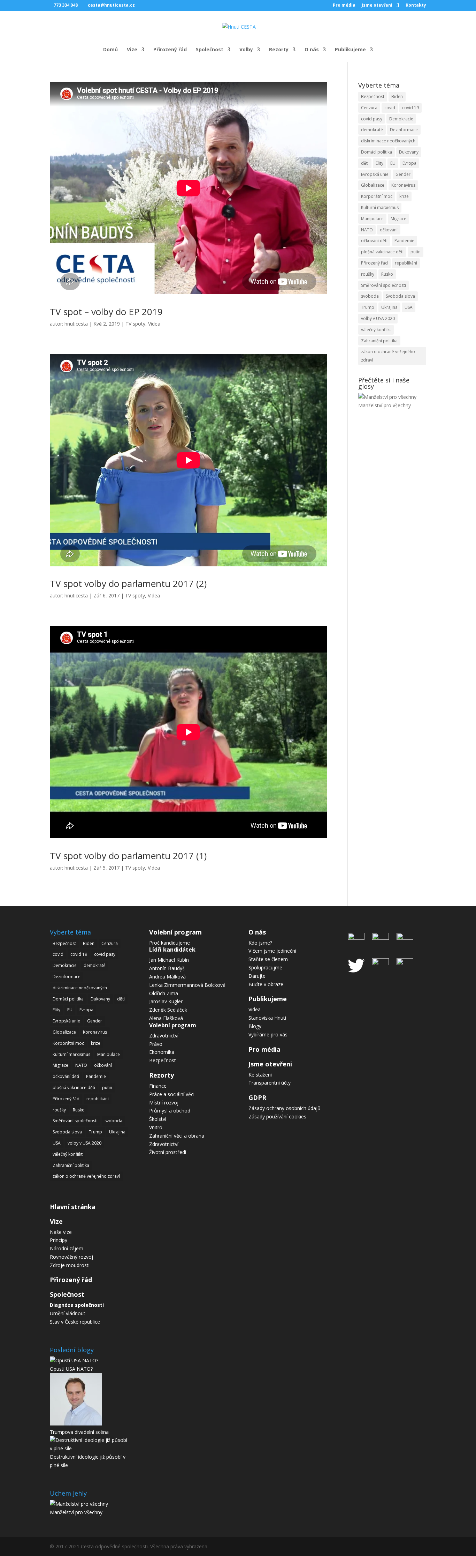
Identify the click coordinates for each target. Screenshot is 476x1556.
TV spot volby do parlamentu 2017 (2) (128, 583)
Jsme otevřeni (377, 5)
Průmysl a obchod (169, 1110)
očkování (389, 230)
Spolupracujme (265, 967)
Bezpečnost (372, 96)
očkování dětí (374, 241)
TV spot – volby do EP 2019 (106, 311)
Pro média (344, 5)
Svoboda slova (400, 296)
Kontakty (416, 5)
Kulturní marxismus (380, 207)
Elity (379, 163)
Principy (58, 1240)
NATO (367, 230)
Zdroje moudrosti (70, 1265)
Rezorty (279, 50)
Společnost (209, 50)
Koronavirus (403, 185)
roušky (367, 274)
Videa (154, 323)
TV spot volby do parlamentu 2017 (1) (128, 855)
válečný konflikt (376, 330)
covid (389, 108)
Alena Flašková (166, 1018)
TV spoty (135, 323)
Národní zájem (66, 1248)
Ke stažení (260, 1074)
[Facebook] (358, 938)
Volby (246, 50)
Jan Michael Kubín (169, 959)
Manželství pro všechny (384, 405)
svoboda (370, 296)
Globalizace (372, 185)
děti (365, 163)
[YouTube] (380, 963)
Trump (367, 307)
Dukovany (409, 152)
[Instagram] (380, 938)
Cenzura (369, 108)
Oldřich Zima (163, 993)
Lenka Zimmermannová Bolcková (187, 985)
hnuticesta (76, 323)
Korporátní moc (376, 196)
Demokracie (401, 119)
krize (404, 196)
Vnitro (155, 1127)
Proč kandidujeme (169, 942)
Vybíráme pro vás (267, 1034)
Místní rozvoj (163, 1102)
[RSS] (403, 963)
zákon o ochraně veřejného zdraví (388, 356)
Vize (132, 50)
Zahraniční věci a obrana (176, 1135)
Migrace (398, 219)
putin (415, 252)
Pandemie (404, 241)
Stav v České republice (75, 1321)
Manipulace (372, 219)
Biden (397, 96)
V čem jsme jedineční (272, 950)
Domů (110, 50)
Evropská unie (375, 174)
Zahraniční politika (379, 341)
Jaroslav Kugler (166, 1001)
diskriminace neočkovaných (388, 141)
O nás (312, 50)
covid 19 (410, 108)
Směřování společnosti (383, 285)
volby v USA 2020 (378, 318)
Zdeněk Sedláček (168, 1009)
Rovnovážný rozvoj (71, 1256)
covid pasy (371, 119)
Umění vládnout (67, 1313)
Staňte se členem (268, 959)
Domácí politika (376, 152)
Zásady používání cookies (277, 1116)
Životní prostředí (167, 1152)
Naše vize (61, 1232)
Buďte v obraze (265, 984)
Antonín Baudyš (167, 968)
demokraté (372, 130)
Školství (157, 1119)
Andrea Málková (167, 976)
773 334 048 (66, 5)
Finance (158, 1085)
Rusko (387, 274)
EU (393, 163)
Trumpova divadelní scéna (79, 1432)
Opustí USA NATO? (71, 1368)
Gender (403, 174)
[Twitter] (358, 975)
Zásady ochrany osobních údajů (284, 1108)
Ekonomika (161, 1052)
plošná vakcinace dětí (382, 252)
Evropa (409, 163)
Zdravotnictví (163, 1035)
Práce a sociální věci (171, 1094)
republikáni (406, 263)
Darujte (257, 976)
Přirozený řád (170, 50)
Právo (155, 1044)
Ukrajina (389, 307)
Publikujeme (350, 50)
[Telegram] (403, 938)
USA (409, 307)
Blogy (254, 1026)
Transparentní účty (269, 1082)
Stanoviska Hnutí (267, 1017)
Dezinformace (404, 130)
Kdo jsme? (260, 942)
